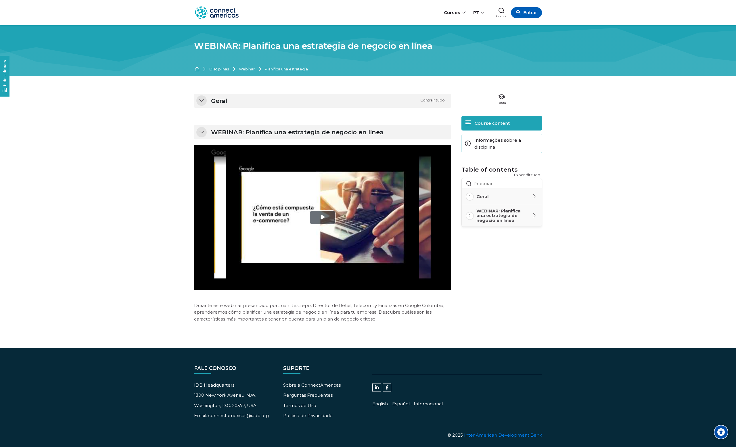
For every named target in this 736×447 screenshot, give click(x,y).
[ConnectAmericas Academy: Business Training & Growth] (216, 13)
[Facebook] (387, 387)
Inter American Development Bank (503, 435)
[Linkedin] (376, 387)
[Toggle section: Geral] (535, 196)
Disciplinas (219, 69)
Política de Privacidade (308, 415)
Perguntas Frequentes (308, 395)
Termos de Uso (299, 405)
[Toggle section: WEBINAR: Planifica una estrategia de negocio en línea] (535, 215)
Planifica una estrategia (286, 69)
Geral (219, 100)
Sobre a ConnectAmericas (312, 385)
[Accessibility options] (721, 432)
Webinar (247, 69)
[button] (201, 100)
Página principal (198, 69)
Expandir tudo (527, 175)
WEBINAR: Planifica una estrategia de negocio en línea (313, 46)
